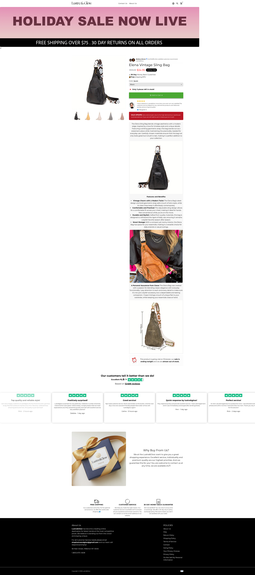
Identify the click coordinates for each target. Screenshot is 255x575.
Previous (74, 82)
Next (123, 82)
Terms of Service (169, 542)
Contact (166, 545)
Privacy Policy (168, 554)
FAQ (165, 532)
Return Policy (168, 535)
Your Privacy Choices (171, 551)
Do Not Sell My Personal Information (172, 559)
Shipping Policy (169, 538)
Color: (133, 81)
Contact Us (122, 3)
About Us (133, 3)
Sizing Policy (168, 548)
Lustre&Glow (86, 571)
